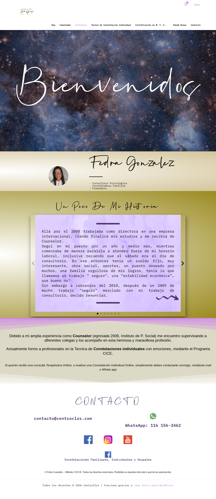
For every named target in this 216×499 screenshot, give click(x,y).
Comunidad (65, 24)
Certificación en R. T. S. (150, 24)
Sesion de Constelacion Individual (111, 24)
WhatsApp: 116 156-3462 (153, 425)
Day (53, 24)
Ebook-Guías (179, 24)
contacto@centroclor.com (63, 418)
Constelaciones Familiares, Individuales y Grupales (108, 459)
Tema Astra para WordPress (154, 485)
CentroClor (81, 24)
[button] (33, 263)
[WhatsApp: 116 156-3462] (153, 416)
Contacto (196, 24)
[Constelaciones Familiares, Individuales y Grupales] (108, 454)
